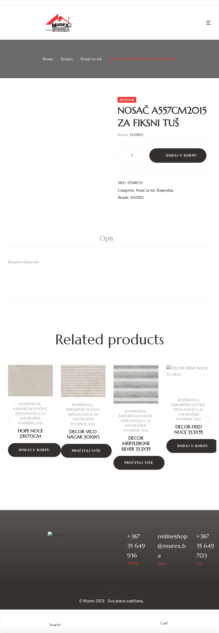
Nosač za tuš (90, 59)
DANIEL (137, 135)
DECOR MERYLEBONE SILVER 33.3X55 (136, 443)
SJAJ (39, 423)
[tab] (109, 238)
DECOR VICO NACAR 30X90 (83, 434)
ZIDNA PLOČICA (27, 414)
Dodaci (67, 59)
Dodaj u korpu (181, 155)
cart (164, 623)
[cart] (164, 618)
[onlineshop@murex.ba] (150, 549)
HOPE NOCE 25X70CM (30, 433)
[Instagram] (117, 593)
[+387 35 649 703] (189, 549)
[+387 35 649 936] (119, 549)
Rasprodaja (165, 190)
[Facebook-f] (106, 593)
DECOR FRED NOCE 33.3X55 (188, 429)
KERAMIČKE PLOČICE (30, 409)
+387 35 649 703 (205, 546)
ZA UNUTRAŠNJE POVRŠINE (32, 418)
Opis (106, 238)
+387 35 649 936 (136, 546)
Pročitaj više (86, 451)
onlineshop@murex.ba (172, 546)
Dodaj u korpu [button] (34, 450)
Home (48, 59)
